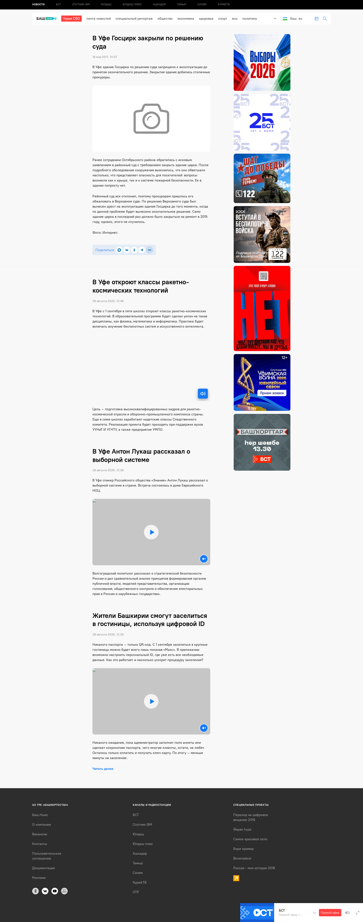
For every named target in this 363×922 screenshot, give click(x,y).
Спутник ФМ (81, 4)
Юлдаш (106, 4)
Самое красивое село (250, 839)
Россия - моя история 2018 (254, 868)
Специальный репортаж (134, 18)
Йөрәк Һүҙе (242, 829)
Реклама (39, 878)
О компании (41, 824)
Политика (249, 18)
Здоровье (206, 18)
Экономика (185, 18)
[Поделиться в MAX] (119, 250)
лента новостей (98, 18)
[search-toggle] (325, 18)
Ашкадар (159, 4)
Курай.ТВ (224, 4)
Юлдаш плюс (132, 4)
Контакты (39, 844)
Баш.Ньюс (40, 815)
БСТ (58, 4)
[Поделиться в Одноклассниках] (134, 250)
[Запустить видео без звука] (204, 559)
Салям (201, 4)
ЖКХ (235, 18)
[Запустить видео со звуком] (151, 532)
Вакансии (39, 834)
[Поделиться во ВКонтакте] (126, 250)
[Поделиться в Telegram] (142, 250)
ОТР (136, 892)
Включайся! (242, 858)
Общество (165, 18)
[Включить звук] (203, 394)
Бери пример (243, 849)
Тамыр (181, 4)
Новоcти (38, 4)
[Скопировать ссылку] (149, 250)
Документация (43, 868)
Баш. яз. (296, 18)
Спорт (222, 18)
